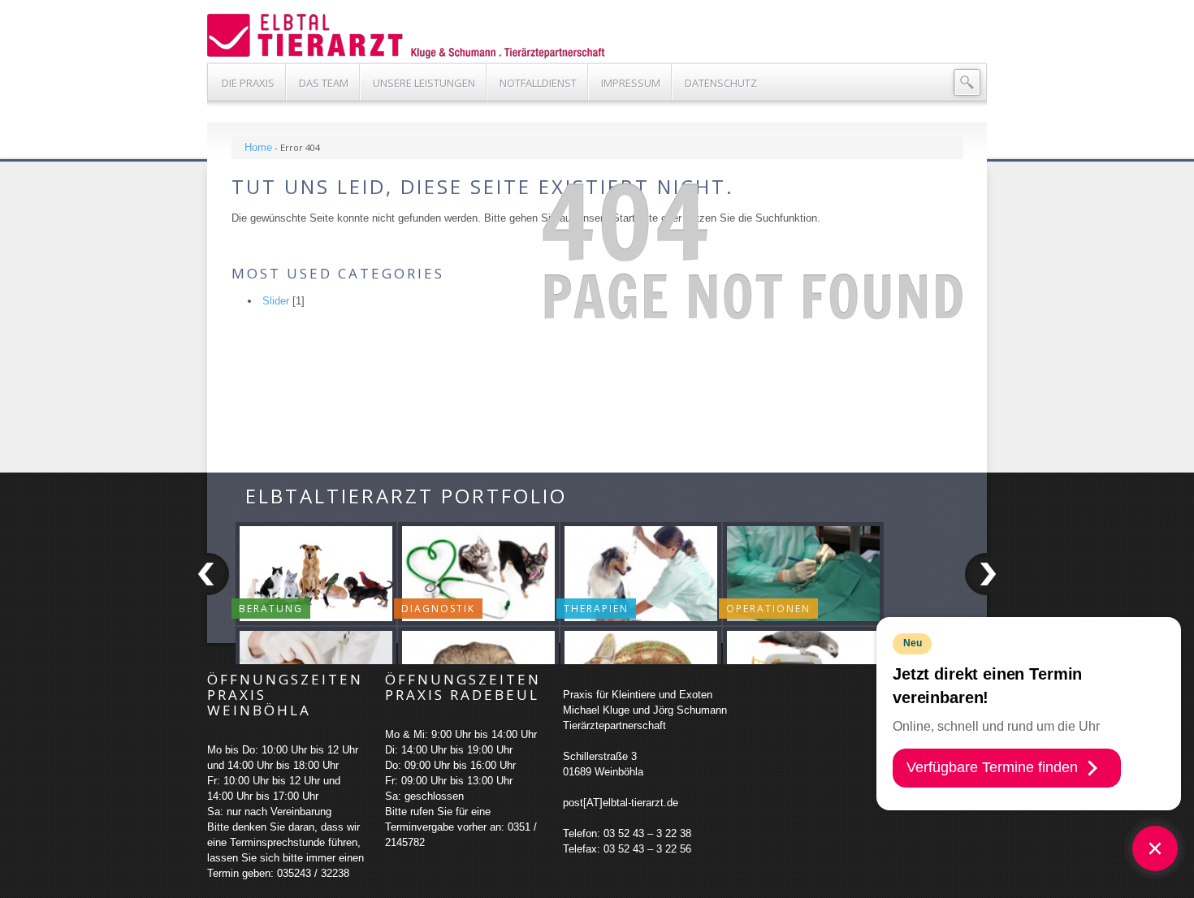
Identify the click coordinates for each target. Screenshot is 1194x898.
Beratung (271, 608)
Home (258, 147)
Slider (275, 301)
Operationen (768, 608)
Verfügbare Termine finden (992, 767)
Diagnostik (438, 608)
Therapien (596, 608)
